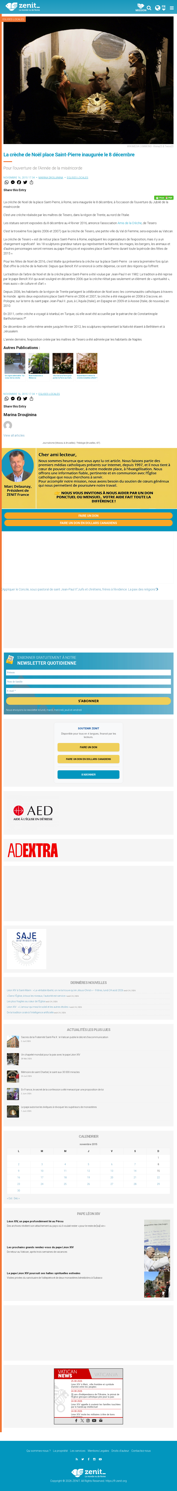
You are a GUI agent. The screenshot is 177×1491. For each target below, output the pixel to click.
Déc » (17, 1198)
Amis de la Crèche (130, 223)
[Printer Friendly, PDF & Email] (164, 198)
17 (42, 1177)
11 (65, 1170)
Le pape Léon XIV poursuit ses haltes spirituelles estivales (43, 1273)
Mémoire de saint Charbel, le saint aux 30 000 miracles (50, 1072)
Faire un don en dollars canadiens (88, 523)
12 (88, 1170)
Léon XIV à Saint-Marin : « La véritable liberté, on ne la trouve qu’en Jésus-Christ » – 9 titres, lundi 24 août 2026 (65, 990)
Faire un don (88, 515)
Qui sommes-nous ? (38, 1450)
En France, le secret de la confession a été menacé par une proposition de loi (62, 1089)
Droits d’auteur (120, 1450)
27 (111, 1184)
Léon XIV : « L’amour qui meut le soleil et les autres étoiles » (38, 1007)
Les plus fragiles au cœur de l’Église (26, 1001)
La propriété (60, 1450)
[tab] (71, 1374)
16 (18, 1177)
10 (42, 1170)
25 (65, 1184)
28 (135, 1184)
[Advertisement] (88, 561)
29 (158, 1184)
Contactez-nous (141, 1450)
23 (18, 1184)
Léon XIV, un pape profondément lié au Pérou (35, 1221)
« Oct (9, 1198)
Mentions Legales (98, 1450)
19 (88, 1177)
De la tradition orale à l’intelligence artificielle (30, 1012)
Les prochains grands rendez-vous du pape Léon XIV (40, 1247)
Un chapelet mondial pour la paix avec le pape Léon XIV (50, 1054)
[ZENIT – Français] (49, 7)
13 (111, 1170)
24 (42, 1184)
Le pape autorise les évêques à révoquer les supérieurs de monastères (59, 1107)
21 (135, 1177)
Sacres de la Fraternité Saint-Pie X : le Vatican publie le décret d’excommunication (64, 1037)
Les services (77, 1450)
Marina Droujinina (51, 177)
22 (158, 1177)
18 (65, 1177)
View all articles (14, 435)
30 (18, 1190)
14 (135, 1170)
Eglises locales (13, 19)
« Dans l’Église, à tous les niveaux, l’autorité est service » (37, 995)
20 (111, 1177)
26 (88, 1184)
